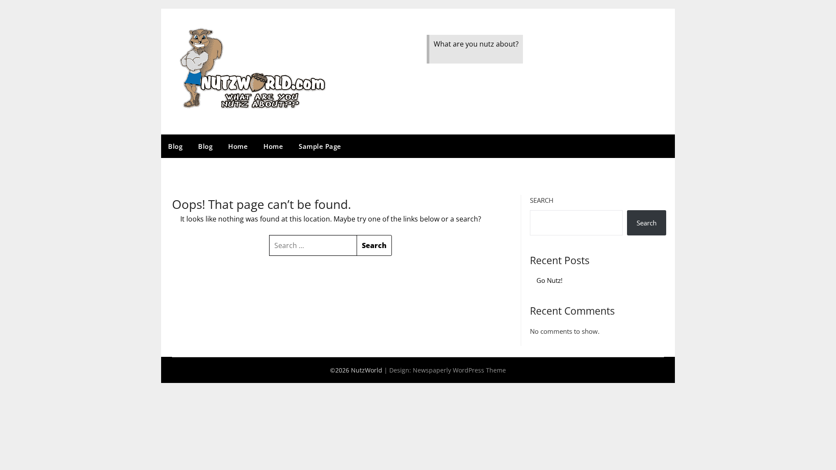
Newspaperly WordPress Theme (459, 370)
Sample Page (320, 146)
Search (541, 200)
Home (238, 146)
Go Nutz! (549, 280)
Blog (175, 146)
